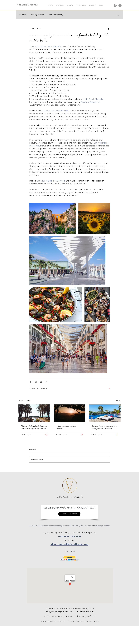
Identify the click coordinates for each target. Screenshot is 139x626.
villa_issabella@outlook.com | (61, 612)
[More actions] (108, 29)
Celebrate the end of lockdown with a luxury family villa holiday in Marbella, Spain (104, 427)
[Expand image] (52, 218)
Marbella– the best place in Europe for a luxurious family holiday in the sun (34, 427)
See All (118, 400)
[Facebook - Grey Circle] (115, 5)
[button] (92, 5)
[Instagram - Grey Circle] (120, 5)
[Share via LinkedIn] (41, 382)
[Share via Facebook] (30, 382)
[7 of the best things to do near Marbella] (69, 413)
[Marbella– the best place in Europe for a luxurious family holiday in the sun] (34, 413)
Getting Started (37, 15)
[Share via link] (46, 382)
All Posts (22, 15)
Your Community (56, 15)
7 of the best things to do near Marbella (66, 427)
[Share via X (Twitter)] (36, 382)
